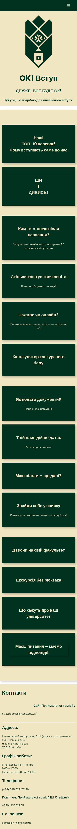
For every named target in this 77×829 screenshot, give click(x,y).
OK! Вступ (39, 78)
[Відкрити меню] (68, 5)
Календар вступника (38, 447)
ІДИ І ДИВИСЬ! (38, 186)
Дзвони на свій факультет (38, 550)
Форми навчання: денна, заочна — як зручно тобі (38, 326)
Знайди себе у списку (38, 506)
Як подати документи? (38, 399)
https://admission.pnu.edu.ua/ (19, 713)
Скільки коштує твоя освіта (38, 277)
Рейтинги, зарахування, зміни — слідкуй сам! (38, 515)
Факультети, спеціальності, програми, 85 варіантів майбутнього (38, 246)
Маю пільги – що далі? (38, 476)
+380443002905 (13, 805)
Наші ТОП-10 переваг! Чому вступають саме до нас (38, 144)
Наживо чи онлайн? (38, 315)
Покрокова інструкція (39, 409)
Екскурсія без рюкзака (38, 580)
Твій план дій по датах (38, 437)
